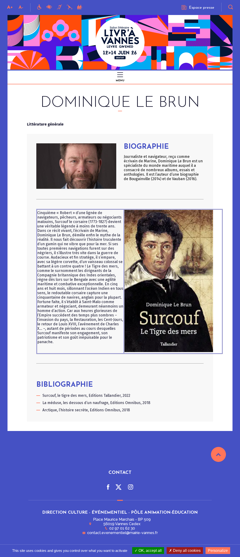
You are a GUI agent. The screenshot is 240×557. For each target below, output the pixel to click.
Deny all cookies (186, 551)
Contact (120, 472)
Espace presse (201, 8)
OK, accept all (150, 551)
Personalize (218, 551)
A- (21, 7)
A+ (10, 7)
